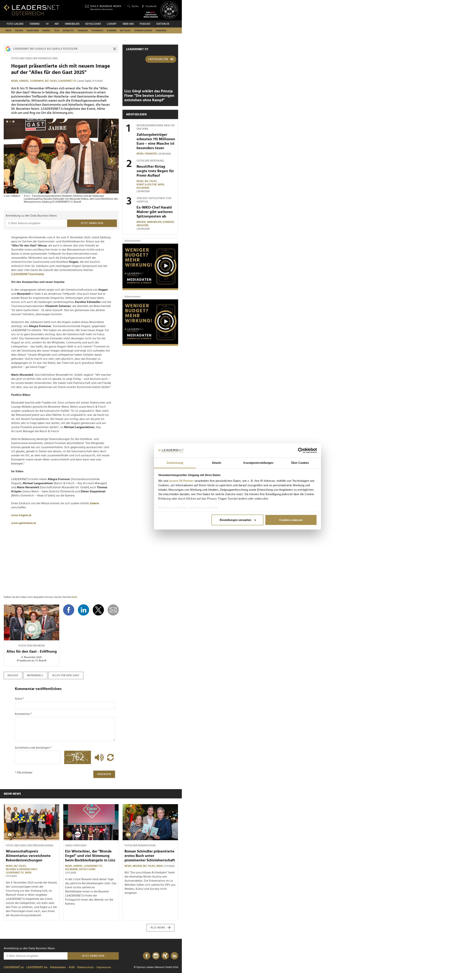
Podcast (145, 24)
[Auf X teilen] (98, 609)
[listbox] (61, 161)
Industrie (143, 225)
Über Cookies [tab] (300, 462)
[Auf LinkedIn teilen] (83, 609)
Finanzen (83, 30)
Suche (135, 6)
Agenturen (33, 30)
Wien (28, 872)
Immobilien (72, 24)
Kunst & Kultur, (147, 184)
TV (47, 24)
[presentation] (11, 161)
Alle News (157, 927)
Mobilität (68, 30)
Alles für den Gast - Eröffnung (31, 651)
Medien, (142, 222)
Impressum (103, 967)
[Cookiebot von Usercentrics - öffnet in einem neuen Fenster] (300, 450)
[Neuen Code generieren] (110, 757)
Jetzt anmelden (92, 223)
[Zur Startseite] (31, 10)
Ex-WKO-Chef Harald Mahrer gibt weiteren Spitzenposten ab (155, 212)
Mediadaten (58, 967)
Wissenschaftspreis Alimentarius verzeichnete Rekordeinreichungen (28, 855)
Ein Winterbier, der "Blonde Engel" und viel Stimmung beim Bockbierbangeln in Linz (90, 855)
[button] (7, 122)
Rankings (161, 30)
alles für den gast (65, 675)
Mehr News (12, 793)
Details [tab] (216, 462)
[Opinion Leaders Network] (169, 10)
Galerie (94, 503)
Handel (46, 30)
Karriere (112, 30)
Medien (19, 30)
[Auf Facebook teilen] (68, 609)
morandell (35, 675)
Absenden (104, 774)
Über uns (128, 24)
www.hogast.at (21, 515)
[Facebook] (146, 956)
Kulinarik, (72, 869)
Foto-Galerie (15, 24)
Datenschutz (85, 967)
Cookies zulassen (290, 519)
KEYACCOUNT (93, 24)
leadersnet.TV (67, 81)
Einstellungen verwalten (235, 519)
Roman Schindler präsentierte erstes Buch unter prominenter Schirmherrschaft (150, 855)
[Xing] (165, 956)
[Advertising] (150, 267)
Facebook (150, 6)
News (8, 30)
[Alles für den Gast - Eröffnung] (31, 623)
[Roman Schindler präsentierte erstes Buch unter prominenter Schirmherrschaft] (150, 822)
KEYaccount (87, 869)
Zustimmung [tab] (175, 462)
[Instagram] (156, 956)
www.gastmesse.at (23, 523)
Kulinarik (143, 188)
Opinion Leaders (143, 30)
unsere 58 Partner (181, 480)
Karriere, (169, 222)
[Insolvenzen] (151, 15)
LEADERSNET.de (37, 967)
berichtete (27, 274)
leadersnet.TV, (15, 872)
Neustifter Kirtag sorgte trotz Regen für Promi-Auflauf (155, 171)
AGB (71, 967)
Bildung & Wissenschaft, (22, 869)
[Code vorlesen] (98, 757)
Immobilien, (155, 222)
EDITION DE (162, 24)
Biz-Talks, (51, 81)
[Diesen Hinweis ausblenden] (114, 49)
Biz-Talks (125, 30)
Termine (35, 24)
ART (57, 24)
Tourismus (97, 30)
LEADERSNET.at (14, 967)
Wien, (161, 184)
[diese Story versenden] (113, 609)
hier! (74, 597)
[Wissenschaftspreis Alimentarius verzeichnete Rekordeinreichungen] (31, 822)
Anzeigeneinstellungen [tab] (258, 462)
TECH (56, 30)
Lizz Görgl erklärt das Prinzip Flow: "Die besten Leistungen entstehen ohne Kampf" (149, 95)
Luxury (112, 24)
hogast (13, 675)
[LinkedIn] (174, 956)
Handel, (24, 81)
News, (15, 81)
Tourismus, (37, 81)
